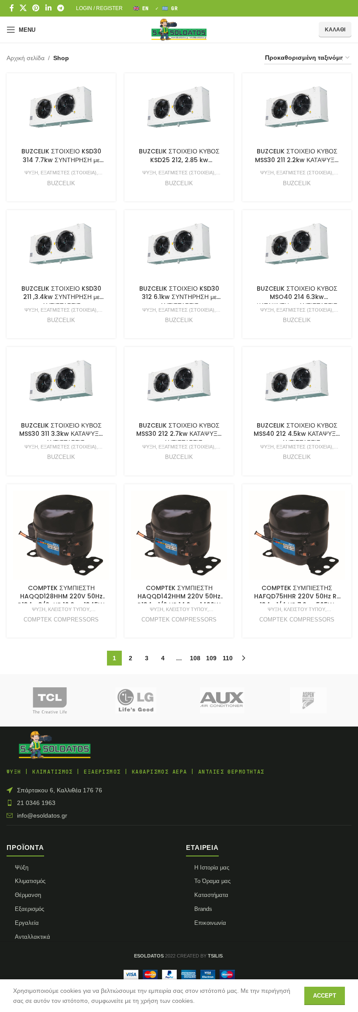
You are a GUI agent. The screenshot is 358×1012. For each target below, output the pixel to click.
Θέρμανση (28, 895)
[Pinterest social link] (36, 8)
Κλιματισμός (30, 881)
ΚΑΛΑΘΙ (335, 30)
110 (228, 658)
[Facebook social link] (12, 8)
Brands (203, 909)
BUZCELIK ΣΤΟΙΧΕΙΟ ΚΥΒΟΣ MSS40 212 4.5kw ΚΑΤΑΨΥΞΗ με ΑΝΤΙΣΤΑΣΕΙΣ (297, 434)
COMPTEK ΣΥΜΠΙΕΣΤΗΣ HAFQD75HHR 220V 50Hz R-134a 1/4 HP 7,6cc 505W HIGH (297, 601)
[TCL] (50, 700)
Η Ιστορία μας (211, 867)
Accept (324, 995)
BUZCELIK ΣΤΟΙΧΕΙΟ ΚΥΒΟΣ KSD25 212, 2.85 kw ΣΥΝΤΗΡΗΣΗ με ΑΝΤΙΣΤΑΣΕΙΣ (179, 160)
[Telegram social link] (60, 8)
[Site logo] (179, 29)
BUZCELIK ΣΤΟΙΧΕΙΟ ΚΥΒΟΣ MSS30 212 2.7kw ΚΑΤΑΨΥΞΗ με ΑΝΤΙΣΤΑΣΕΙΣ (179, 434)
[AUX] (222, 700)
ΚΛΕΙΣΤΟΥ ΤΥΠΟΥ (69, 609)
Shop (61, 57)
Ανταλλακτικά (32, 937)
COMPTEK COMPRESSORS (61, 619)
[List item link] (179, 803)
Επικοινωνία (210, 923)
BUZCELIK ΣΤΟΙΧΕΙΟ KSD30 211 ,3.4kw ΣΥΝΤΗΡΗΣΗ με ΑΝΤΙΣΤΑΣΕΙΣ (61, 297)
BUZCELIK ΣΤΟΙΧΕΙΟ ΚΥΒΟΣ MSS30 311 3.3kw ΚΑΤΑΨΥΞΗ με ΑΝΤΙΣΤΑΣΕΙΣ (61, 434)
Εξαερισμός (29, 909)
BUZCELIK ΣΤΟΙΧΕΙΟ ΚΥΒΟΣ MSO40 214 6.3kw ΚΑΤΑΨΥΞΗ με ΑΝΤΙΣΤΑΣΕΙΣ (297, 297)
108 (195, 658)
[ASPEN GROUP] (308, 700)
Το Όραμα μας (212, 881)
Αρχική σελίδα (26, 57)
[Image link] (55, 744)
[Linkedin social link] (48, 8)
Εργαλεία (27, 923)
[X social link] (23, 8)
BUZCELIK (61, 183)
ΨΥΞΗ (31, 172)
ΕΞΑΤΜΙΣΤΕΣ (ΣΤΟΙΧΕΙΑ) (68, 172)
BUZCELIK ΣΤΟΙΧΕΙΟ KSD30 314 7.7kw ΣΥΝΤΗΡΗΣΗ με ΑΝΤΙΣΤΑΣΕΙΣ (61, 160)
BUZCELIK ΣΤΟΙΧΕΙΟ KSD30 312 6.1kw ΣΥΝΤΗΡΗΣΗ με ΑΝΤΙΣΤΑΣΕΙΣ (179, 297)
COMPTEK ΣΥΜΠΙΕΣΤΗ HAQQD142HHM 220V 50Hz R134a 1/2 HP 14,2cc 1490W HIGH (179, 601)
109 (211, 658)
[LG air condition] (136, 700)
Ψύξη (21, 867)
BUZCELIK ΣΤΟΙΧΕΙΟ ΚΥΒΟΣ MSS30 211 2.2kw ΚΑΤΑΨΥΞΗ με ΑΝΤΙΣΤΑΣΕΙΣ (297, 160)
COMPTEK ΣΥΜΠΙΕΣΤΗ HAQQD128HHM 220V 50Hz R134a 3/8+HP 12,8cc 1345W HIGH (61, 601)
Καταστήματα (211, 895)
